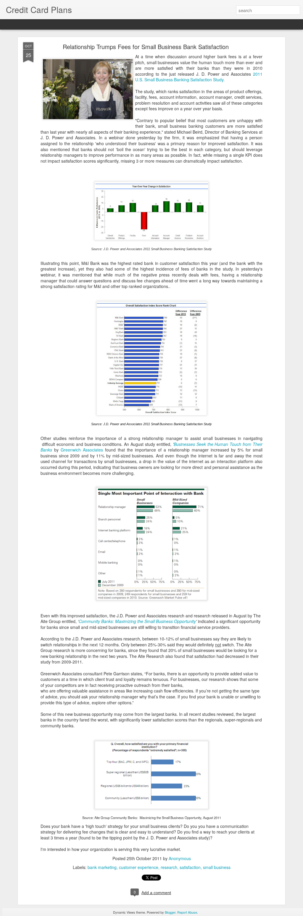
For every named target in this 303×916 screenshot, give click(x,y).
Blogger (170, 912)
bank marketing (102, 867)
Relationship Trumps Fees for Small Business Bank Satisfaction (146, 46)
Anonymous (180, 858)
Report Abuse (187, 912)
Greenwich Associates (82, 450)
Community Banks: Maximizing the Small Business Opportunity (137, 621)
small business (217, 867)
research (169, 867)
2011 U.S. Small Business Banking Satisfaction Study (198, 77)
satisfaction (190, 867)
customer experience (138, 867)
